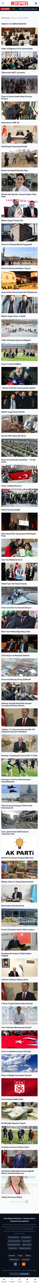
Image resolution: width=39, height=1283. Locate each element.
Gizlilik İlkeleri (14, 1259)
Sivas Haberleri (25, 1237)
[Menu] (36, 3)
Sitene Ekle (25, 1259)
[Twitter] (19, 1264)
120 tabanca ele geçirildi (27, 9)
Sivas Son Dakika (14, 1237)
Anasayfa (6, 18)
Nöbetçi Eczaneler (25, 1248)
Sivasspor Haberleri (14, 1241)
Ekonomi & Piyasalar (14, 1244)
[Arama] (3, 3)
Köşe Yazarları (27, 1244)
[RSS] (23, 1264)
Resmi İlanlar (26, 1241)
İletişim (28, 1255)
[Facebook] (15, 1264)
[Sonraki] (27, 1201)
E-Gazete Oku (13, 1248)
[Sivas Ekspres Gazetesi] (19, 3)
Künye (20, 1255)
